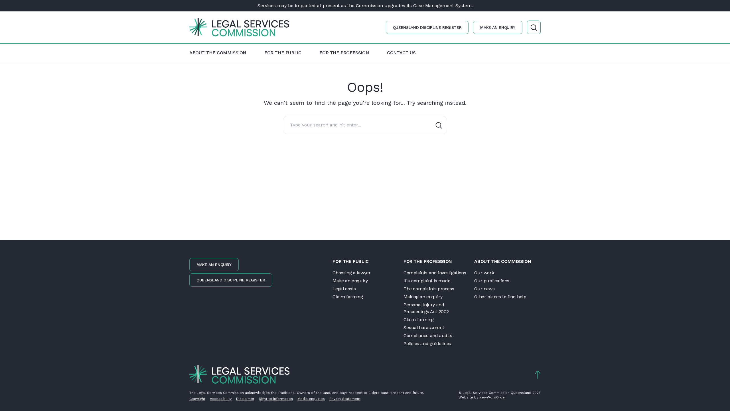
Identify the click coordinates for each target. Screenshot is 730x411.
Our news (484, 288)
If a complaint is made (426, 280)
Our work (484, 272)
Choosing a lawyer (351, 272)
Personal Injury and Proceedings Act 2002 (426, 308)
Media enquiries (311, 399)
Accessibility (221, 399)
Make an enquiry (497, 27)
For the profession (344, 52)
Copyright (197, 399)
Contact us (401, 52)
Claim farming (347, 296)
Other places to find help (500, 296)
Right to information (276, 399)
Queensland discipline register (427, 27)
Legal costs (344, 288)
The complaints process (428, 288)
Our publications (491, 280)
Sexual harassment (423, 327)
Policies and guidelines (427, 343)
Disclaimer (245, 399)
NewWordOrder (492, 397)
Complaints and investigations (434, 272)
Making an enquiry (422, 296)
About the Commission (217, 52)
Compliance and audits (427, 335)
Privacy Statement (344, 399)
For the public (282, 52)
